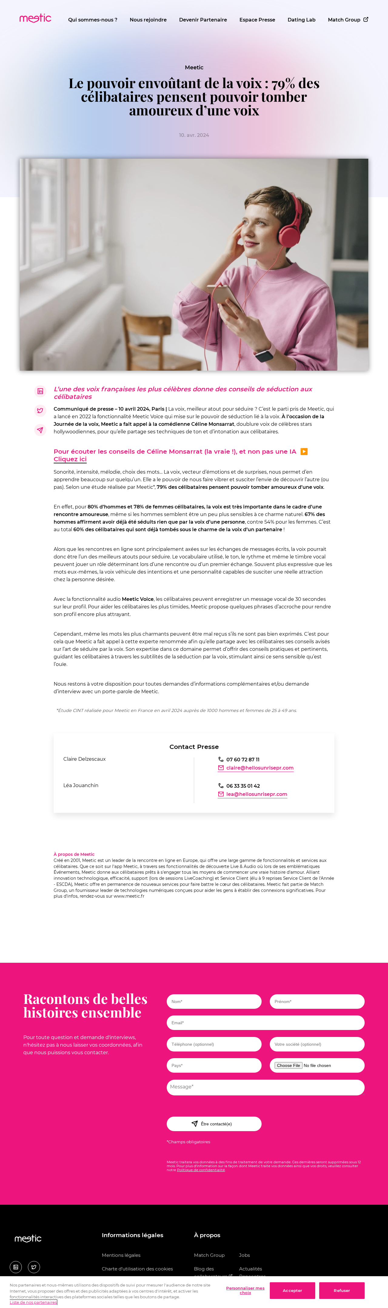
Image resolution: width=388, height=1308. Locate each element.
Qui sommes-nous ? (92, 20)
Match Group (344, 20)
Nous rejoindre (148, 20)
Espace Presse (257, 20)
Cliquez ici (70, 459)
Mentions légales (121, 1255)
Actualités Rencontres (252, 1272)
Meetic (194, 67)
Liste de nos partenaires (33, 1302)
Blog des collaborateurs (211, 1272)
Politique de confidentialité (201, 1170)
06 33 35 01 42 (243, 786)
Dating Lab (302, 20)
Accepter (292, 1290)
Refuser (342, 1290)
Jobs (244, 1255)
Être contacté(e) (216, 1123)
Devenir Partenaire (203, 20)
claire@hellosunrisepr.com (260, 768)
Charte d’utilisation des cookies (137, 1269)
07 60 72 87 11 (242, 760)
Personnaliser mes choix (245, 1290)
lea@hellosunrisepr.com (256, 794)
